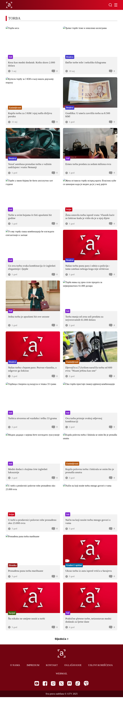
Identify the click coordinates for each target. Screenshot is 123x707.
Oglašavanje (73, 665)
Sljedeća (60, 639)
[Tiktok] (77, 683)
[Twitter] (61, 683)
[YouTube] (36, 683)
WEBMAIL (61, 673)
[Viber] (86, 683)
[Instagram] (53, 683)
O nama (15, 665)
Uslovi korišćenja (100, 665)
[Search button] (110, 5)
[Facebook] (45, 683)
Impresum (33, 665)
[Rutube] (69, 683)
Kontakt (52, 665)
